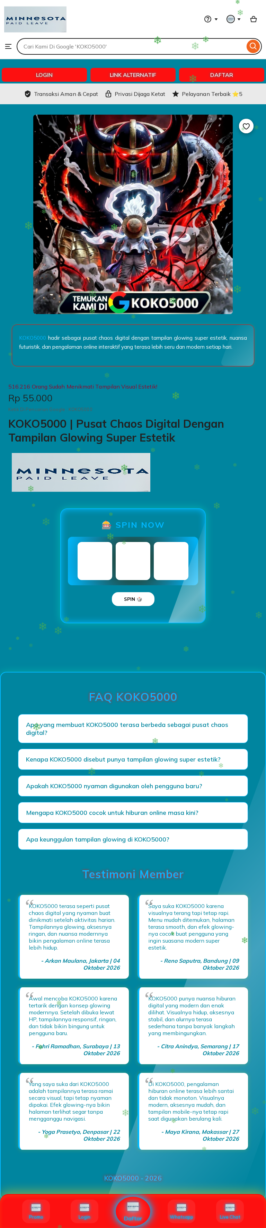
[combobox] (131, 46)
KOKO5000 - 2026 (133, 1178)
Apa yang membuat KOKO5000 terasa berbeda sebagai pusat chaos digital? (127, 729)
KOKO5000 (32, 338)
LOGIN (44, 74)
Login (84, 1217)
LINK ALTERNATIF (133, 74)
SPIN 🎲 (133, 599)
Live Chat (230, 1217)
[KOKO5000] (35, 34)
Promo (36, 1217)
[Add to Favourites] (246, 126)
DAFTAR (221, 74)
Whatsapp (181, 1217)
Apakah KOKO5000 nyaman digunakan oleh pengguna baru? (114, 786)
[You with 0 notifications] (233, 19)
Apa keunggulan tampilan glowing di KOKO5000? (97, 839)
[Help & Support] (211, 19)
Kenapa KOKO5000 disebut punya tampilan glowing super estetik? (123, 759)
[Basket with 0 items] (253, 19)
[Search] (253, 46)
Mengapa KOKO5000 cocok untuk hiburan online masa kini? (112, 813)
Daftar (133, 1218)
